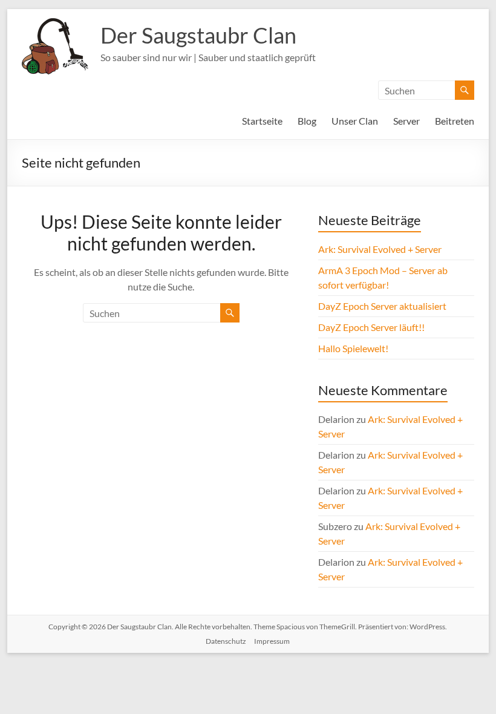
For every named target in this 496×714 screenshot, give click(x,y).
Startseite (262, 120)
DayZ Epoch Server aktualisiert (382, 306)
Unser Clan (354, 120)
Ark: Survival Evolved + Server (380, 249)
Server (406, 120)
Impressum (272, 641)
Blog (307, 120)
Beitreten (454, 120)
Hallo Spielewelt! (353, 348)
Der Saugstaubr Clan (198, 35)
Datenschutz (226, 641)
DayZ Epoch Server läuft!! (371, 327)
